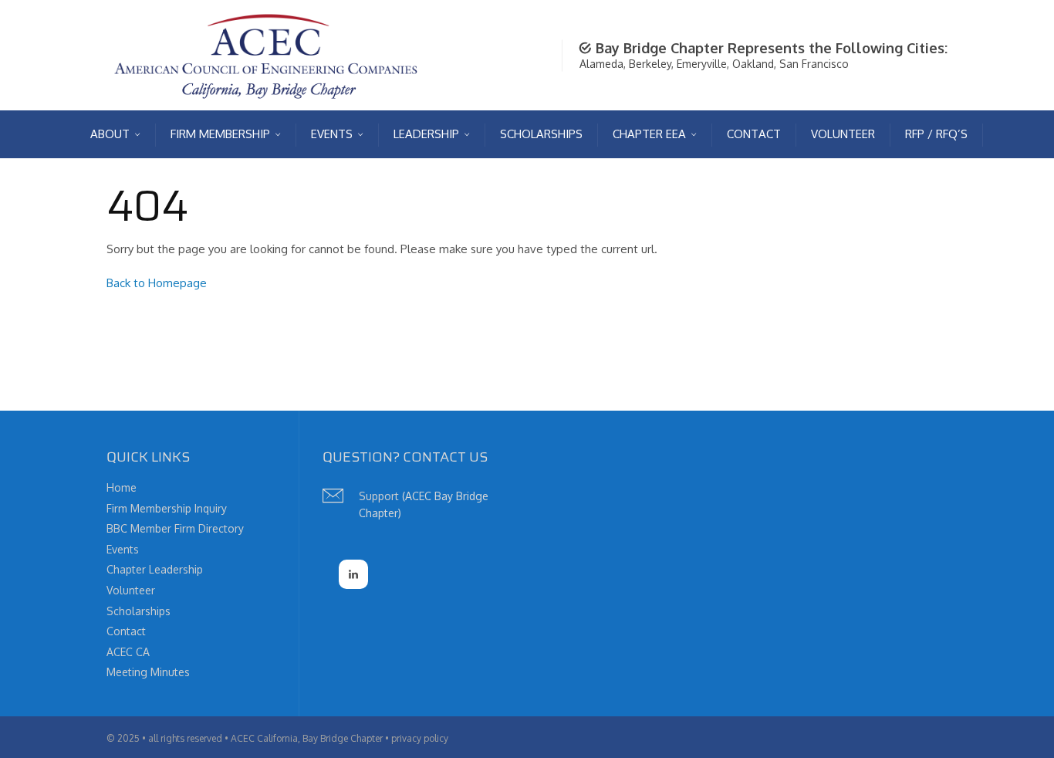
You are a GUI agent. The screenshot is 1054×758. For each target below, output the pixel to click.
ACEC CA (128, 651)
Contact (126, 631)
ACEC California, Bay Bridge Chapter (307, 738)
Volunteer (130, 590)
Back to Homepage (156, 283)
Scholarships (138, 611)
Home (121, 487)
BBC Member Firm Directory (175, 528)
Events (122, 549)
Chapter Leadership (154, 569)
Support (379, 496)
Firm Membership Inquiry (166, 508)
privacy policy (419, 738)
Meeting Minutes (148, 671)
